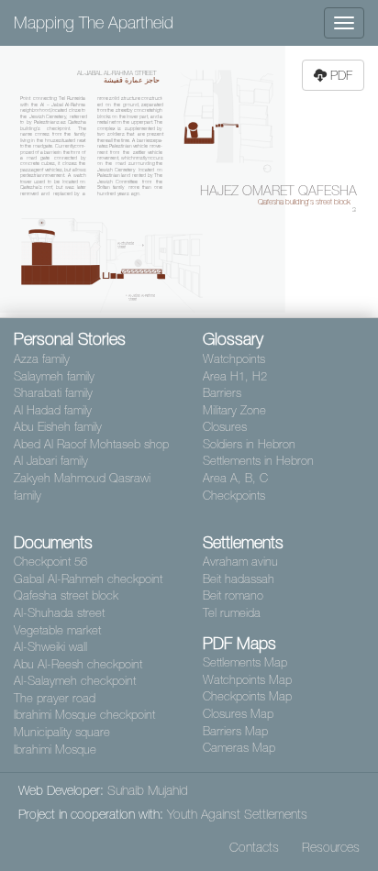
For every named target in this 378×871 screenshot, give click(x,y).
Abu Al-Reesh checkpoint (78, 664)
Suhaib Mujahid (147, 790)
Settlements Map (245, 662)
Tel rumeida (232, 613)
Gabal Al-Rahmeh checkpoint (88, 579)
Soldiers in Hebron (249, 444)
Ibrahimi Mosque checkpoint (84, 715)
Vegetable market (57, 630)
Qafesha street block (66, 595)
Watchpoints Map (247, 680)
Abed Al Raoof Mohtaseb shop (91, 444)
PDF (341, 75)
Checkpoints (234, 495)
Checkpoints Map (247, 696)
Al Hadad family (53, 410)
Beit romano (233, 595)
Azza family (42, 359)
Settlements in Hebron (258, 461)
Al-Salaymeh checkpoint (75, 681)
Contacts (254, 847)
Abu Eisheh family (58, 427)
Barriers (222, 393)
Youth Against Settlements (237, 814)
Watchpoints (234, 359)
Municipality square (62, 732)
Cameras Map (239, 748)
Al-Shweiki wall (50, 647)
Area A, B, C (235, 478)
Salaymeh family (54, 376)
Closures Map (238, 714)
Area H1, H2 (235, 376)
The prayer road (54, 698)
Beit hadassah (238, 579)
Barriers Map (235, 731)
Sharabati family (53, 393)
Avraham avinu (240, 561)
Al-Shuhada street (59, 613)
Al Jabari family (51, 461)
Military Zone (234, 410)
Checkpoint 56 (50, 561)
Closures (225, 427)
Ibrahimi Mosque (55, 749)
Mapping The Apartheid (93, 22)
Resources (331, 847)
